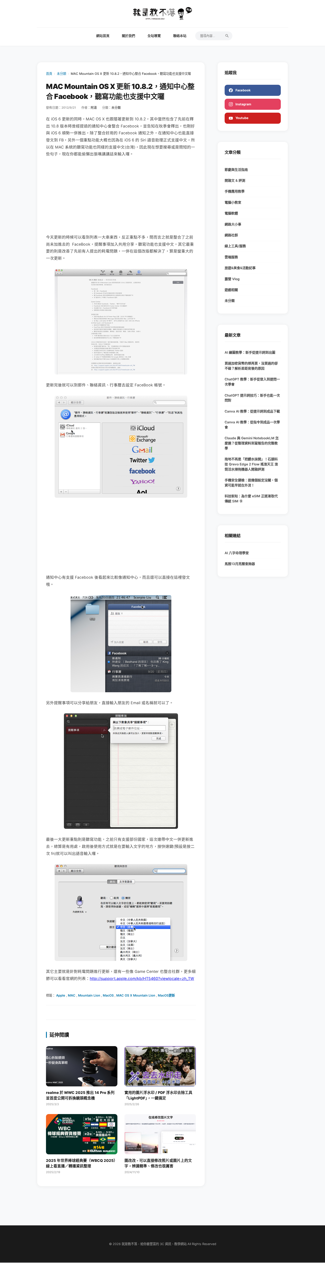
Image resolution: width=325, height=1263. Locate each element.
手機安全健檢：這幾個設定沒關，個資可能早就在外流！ (251, 482)
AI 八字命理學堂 (237, 553)
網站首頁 (102, 36)
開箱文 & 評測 (235, 180)
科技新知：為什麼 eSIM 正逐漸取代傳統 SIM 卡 (251, 498)
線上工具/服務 (235, 246)
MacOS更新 (166, 995)
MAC (71, 995)
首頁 (49, 73)
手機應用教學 (235, 191)
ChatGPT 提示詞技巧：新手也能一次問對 (252, 398)
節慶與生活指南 (236, 170)
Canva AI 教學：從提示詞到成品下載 (252, 411)
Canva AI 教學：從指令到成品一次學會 (252, 424)
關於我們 (128, 36)
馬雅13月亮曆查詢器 (240, 564)
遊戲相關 (231, 290)
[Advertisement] (121, 196)
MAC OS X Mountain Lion (135, 995)
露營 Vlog (232, 279)
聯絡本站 (179, 36)
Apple (60, 995)
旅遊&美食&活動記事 (240, 268)
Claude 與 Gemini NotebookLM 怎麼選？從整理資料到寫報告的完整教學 (252, 443)
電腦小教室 (233, 202)
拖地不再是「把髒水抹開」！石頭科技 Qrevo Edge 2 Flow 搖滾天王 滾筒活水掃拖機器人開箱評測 (251, 464)
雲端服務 (231, 257)
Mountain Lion (89, 995)
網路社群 (231, 235)
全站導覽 (154, 36)
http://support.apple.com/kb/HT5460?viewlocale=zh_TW (142, 978)
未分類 (61, 73)
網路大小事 (233, 224)
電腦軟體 (231, 213)
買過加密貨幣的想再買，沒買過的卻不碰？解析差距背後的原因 (251, 365)
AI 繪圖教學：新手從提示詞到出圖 (250, 352)
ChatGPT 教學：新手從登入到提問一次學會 (252, 381)
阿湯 (94, 107)
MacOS (108, 995)
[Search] (227, 36)
